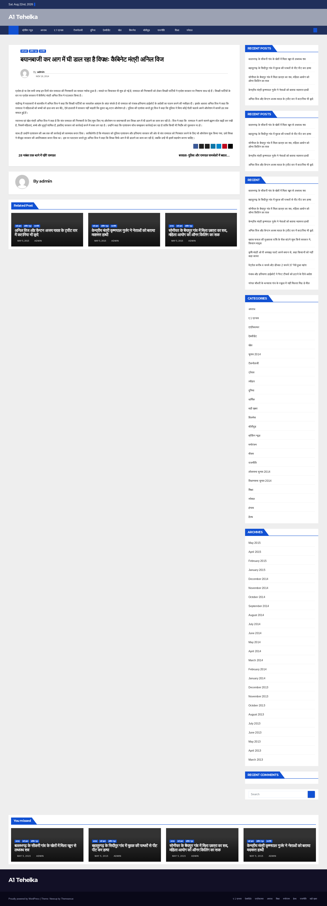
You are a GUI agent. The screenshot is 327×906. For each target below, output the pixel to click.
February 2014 (257, 669)
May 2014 (254, 642)
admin (41, 71)
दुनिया (93, 30)
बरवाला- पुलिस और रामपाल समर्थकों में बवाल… (204, 155)
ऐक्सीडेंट (107, 30)
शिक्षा (177, 30)
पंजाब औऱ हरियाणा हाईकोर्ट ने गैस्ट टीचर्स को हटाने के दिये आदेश (280, 274)
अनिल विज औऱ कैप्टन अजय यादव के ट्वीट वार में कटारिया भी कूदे (46, 232)
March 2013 (255, 759)
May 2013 (254, 741)
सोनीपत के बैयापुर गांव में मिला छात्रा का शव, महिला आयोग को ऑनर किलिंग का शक (198, 232)
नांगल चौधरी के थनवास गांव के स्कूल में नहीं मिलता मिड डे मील (279, 283)
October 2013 (256, 705)
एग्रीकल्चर (253, 327)
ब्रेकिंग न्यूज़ (27, 30)
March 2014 (255, 660)
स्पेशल (190, 30)
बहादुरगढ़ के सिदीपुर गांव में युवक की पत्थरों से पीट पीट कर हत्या (279, 68)
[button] (310, 30)
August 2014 (256, 615)
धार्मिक (251, 399)
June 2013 (255, 732)
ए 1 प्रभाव (59, 30)
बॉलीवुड (146, 30)
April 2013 (254, 750)
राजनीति (162, 30)
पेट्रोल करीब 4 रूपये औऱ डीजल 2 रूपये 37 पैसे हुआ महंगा (277, 265)
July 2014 (254, 624)
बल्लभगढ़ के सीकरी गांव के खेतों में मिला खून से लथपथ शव (277, 59)
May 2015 (254, 542)
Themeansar (67, 898)
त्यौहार (251, 381)
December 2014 (258, 579)
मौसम (251, 453)
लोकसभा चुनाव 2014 (259, 471)
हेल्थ (250, 516)
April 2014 (254, 651)
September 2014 (258, 606)
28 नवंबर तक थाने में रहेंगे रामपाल (37, 155)
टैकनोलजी (78, 30)
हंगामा (251, 507)
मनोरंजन (252, 444)
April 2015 (254, 551)
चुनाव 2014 (254, 354)
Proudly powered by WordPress (24, 898)
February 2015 (257, 560)
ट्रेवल (251, 372)
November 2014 (258, 588)
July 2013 (254, 723)
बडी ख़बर (24, 51)
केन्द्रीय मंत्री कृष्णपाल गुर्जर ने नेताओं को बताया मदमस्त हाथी (123, 232)
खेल (120, 30)
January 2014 (256, 678)
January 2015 (256, 569)
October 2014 (256, 597)
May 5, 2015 (24, 856)
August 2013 (256, 714)
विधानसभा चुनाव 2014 (260, 480)
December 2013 (258, 687)
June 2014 (255, 633)
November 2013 (258, 696)
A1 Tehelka (23, 16)
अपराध (44, 30)
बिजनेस (132, 30)
